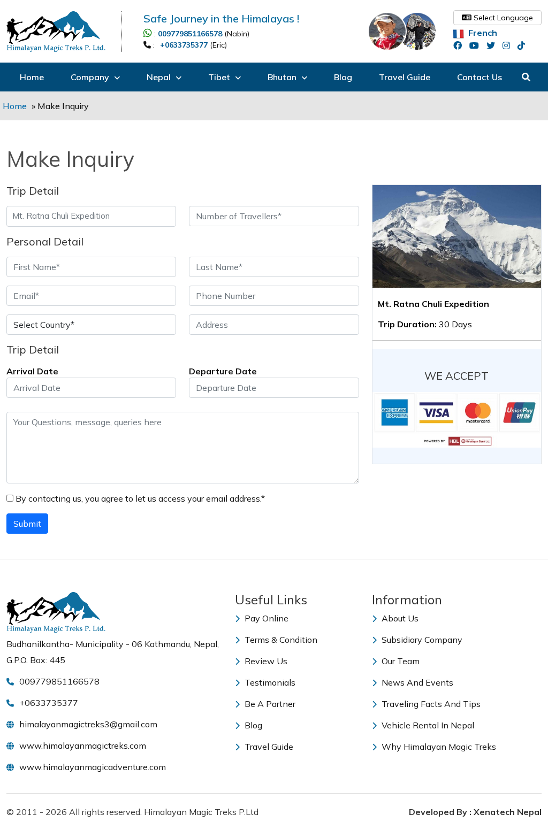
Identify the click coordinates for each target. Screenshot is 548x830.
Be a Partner (268, 703)
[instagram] (509, 45)
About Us (398, 618)
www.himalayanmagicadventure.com (92, 767)
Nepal (160, 77)
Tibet (220, 77)
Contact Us (479, 77)
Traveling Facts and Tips (430, 703)
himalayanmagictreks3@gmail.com (88, 724)
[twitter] (493, 45)
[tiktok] (523, 45)
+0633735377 (184, 45)
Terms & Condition (279, 639)
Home (32, 77)
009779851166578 (190, 34)
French (481, 32)
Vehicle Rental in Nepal (426, 725)
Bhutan (283, 77)
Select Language (502, 17)
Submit (27, 523)
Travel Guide (404, 77)
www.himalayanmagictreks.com (82, 745)
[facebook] (460, 45)
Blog (343, 77)
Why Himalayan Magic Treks (437, 746)
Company (91, 77)
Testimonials (268, 682)
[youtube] (476, 45)
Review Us (264, 661)
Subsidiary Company (420, 639)
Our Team (399, 661)
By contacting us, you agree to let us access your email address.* (139, 498)
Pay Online (265, 618)
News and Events (416, 682)
